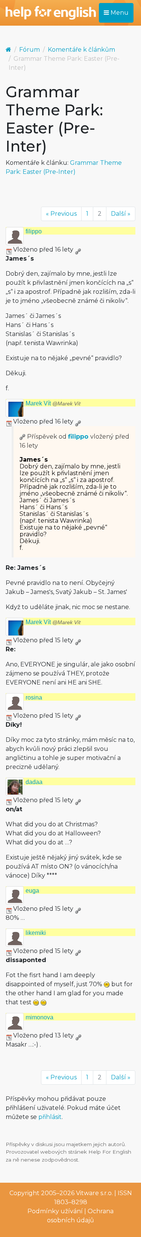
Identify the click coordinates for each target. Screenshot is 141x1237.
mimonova (39, 1017)
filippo (34, 231)
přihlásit (50, 1116)
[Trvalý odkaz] (78, 249)
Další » (120, 213)
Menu (119, 12)
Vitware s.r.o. (94, 1193)
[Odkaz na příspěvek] (23, 436)
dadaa (34, 782)
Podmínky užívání (55, 1211)
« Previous (61, 213)
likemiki (36, 933)
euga (32, 890)
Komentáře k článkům (81, 49)
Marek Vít (53, 403)
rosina (34, 697)
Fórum (29, 49)
